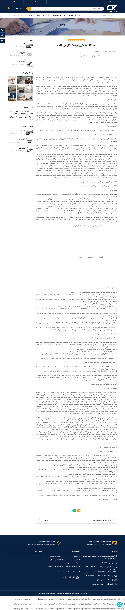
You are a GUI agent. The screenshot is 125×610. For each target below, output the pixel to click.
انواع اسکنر (22, 61)
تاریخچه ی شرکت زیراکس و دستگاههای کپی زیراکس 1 (21, 112)
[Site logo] (112, 9)
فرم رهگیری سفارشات (54, 566)
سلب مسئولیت (56, 563)
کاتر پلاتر (22, 44)
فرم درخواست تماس (72, 566)
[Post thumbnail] (29, 46)
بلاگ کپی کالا (81, 40)
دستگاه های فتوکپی (73, 40)
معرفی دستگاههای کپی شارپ (21, 118)
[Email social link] (79, 510)
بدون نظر (12, 47)
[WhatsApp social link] (74, 510)
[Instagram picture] (29, 80)
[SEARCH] (28, 9)
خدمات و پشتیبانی (55, 559)
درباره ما (75, 556)
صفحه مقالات (76, 519)
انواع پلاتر (22, 53)
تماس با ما (75, 559)
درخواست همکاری (72, 563)
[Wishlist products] (13, 9)
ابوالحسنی (28, 117)
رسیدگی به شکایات (55, 556)
